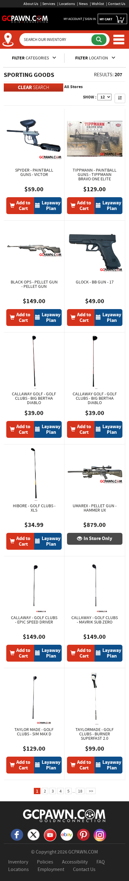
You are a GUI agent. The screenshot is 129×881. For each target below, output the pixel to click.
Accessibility (75, 862)
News (83, 3)
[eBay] (66, 834)
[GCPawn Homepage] (25, 19)
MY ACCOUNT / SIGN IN (80, 19)
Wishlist (98, 3)
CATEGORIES (31, 58)
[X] (33, 834)
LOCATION (92, 58)
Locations (67, 3)
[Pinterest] (83, 834)
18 (80, 791)
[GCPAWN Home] (64, 815)
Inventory (18, 862)
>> (90, 791)
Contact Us (116, 3)
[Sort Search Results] (120, 98)
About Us (30, 3)
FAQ (100, 862)
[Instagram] (100, 834)
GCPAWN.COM (83, 852)
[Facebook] (17, 834)
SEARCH (33, 87)
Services (48, 3)
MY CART (110, 19)
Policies (45, 862)
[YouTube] (50, 834)
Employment (51, 869)
